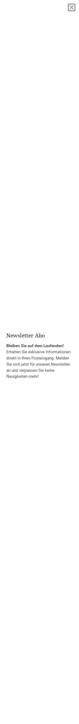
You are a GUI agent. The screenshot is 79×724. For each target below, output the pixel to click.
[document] (39, 362)
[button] (71, 7)
